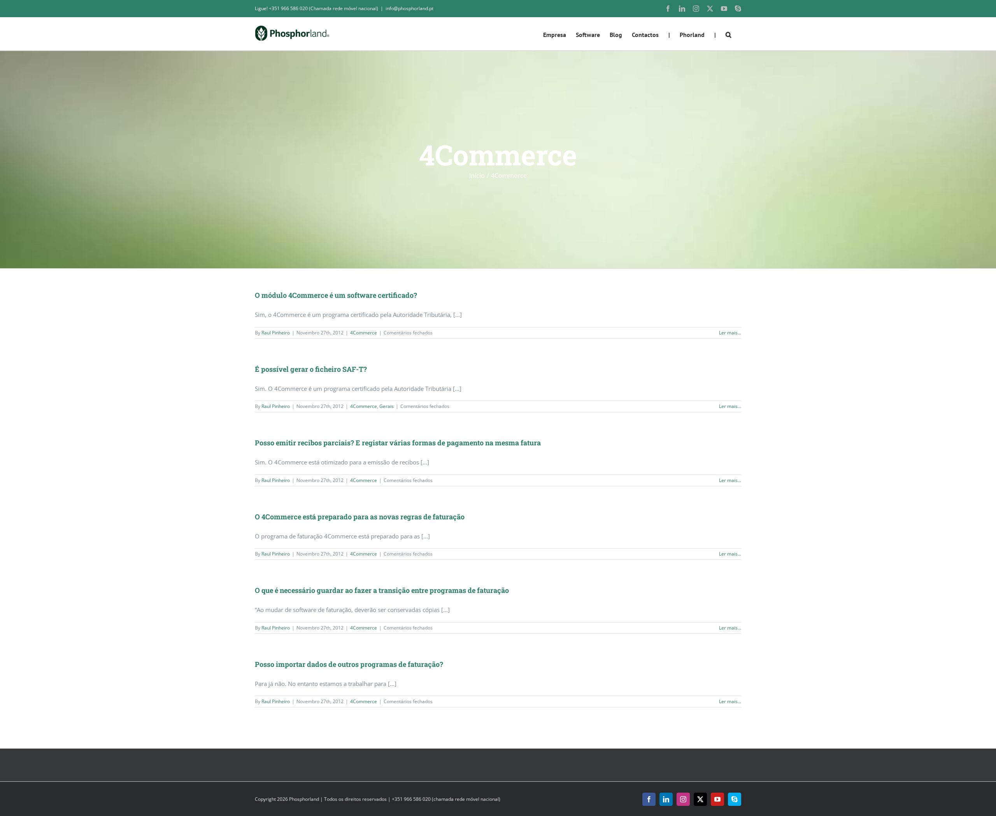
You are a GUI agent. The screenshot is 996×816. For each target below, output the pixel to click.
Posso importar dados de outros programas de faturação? (349, 664)
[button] (728, 34)
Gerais (386, 406)
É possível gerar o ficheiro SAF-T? (311, 369)
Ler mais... (730, 332)
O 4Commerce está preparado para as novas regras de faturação (360, 516)
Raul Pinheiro (275, 332)
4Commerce (363, 332)
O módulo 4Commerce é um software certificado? (336, 295)
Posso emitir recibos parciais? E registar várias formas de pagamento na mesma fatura (398, 442)
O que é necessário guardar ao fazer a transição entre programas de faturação (382, 590)
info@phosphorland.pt (409, 8)
